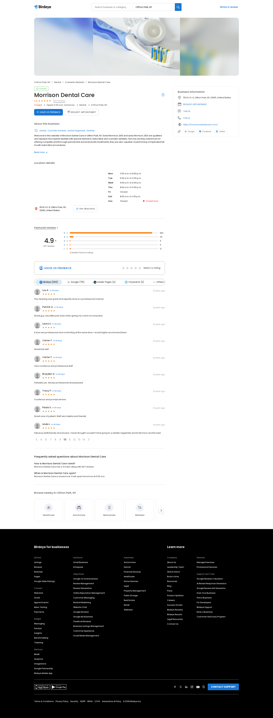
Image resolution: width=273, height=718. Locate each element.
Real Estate (129, 600)
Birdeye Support (204, 607)
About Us (171, 562)
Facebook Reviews (82, 621)
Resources (172, 581)
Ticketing (38, 642)
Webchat (38, 593)
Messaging (39, 623)
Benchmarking (41, 637)
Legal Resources (175, 619)
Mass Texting (40, 607)
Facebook (206, 131)
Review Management (83, 583)
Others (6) (161, 282)
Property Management (135, 590)
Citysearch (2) (136, 282)
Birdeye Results (174, 614)
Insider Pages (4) (106, 282)
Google (191, 131)
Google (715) (77, 282)
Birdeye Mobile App (43, 673)
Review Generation (82, 588)
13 (79, 439)
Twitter (222, 131)
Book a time (173, 576)
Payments (39, 612)
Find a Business (204, 597)
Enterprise (78, 567)
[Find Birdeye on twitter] (180, 687)
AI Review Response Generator (211, 583)
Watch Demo (173, 571)
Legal (126, 586)
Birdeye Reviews (175, 609)
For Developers (204, 602)
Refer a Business (205, 612)
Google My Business (83, 616)
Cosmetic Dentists (74, 82)
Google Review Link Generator (211, 588)
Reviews (38, 567)
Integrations (40, 663)
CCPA (97, 701)
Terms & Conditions (44, 701)
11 (69, 439)
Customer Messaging (83, 597)
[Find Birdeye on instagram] (192, 687)
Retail (126, 605)
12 (74, 439)
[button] (36, 439)
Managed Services (205, 562)
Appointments (41, 602)
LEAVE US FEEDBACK (50, 112)
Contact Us (172, 624)
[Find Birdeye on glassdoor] (204, 687)
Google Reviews (81, 612)
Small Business (80, 562)
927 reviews (59, 100)
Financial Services (132, 571)
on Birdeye (54, 290)
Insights (38, 633)
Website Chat (80, 607)
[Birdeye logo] (43, 7)
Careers (171, 600)
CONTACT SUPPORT (223, 686)
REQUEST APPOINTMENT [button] (195, 104)
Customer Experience (83, 631)
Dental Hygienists (76, 130)
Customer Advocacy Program (211, 616)
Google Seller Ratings (44, 581)
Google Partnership (43, 668)
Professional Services (207, 567)
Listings (38, 562)
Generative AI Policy (111, 701)
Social (37, 597)
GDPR (82, 701)
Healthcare (129, 576)
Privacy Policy (62, 701)
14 (84, 439)
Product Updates (175, 595)
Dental (57, 82)
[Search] (178, 7)
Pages (37, 576)
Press (169, 590)
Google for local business (85, 578)
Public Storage (131, 595)
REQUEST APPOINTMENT (83, 112)
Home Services (131, 581)
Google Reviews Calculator (210, 578)
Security (74, 701)
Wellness (128, 609)
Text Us (186, 111)
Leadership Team (175, 567)
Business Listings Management (88, 626)
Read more (39, 152)
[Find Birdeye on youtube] (198, 687)
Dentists (91, 130)
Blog (169, 586)
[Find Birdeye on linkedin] (186, 687)
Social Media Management (86, 635)
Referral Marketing (82, 602)
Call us (186, 117)
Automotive (130, 562)
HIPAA (90, 701)
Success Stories (174, 605)
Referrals (38, 571)
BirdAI (36, 654)
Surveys (38, 628)
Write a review (229, 7)
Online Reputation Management (89, 593)
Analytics (38, 659)
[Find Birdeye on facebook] (175, 687)
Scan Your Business (206, 593)
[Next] (161, 510)
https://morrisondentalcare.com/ (200, 124)
